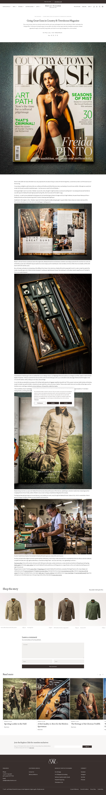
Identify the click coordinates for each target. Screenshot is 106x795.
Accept (66, 403)
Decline (53, 403)
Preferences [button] (36, 399)
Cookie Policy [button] (42, 398)
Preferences (40, 403)
